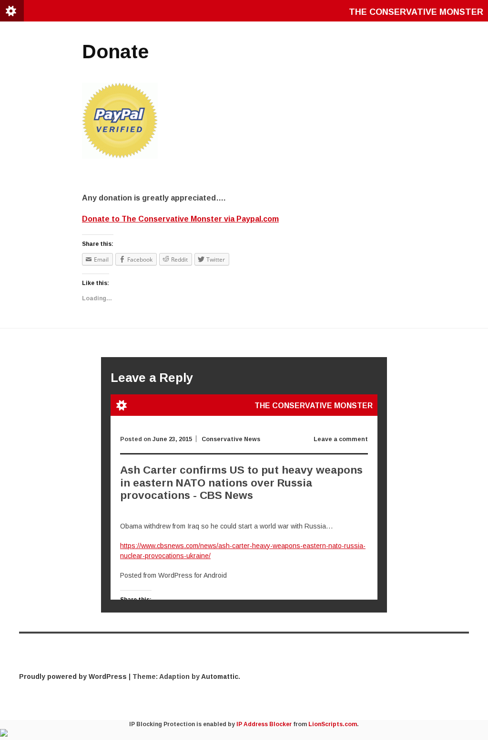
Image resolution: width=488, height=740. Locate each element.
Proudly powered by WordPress (73, 676)
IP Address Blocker (264, 724)
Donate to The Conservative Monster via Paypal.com (180, 219)
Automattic (219, 676)
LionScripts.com (332, 724)
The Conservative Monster (416, 12)
